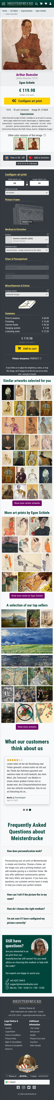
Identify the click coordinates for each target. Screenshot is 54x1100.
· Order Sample (35, 1045)
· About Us (8, 1049)
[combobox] (27, 193)
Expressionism (27, 11)
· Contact (7, 1028)
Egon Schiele (41, 11)
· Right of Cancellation (13, 1042)
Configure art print (29, 101)
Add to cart (28, 348)
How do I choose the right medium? (26, 908)
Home (4, 11)
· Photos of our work (37, 1038)
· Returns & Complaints (13, 1045)
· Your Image (34, 1028)
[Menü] (3, 4)
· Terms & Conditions (12, 1035)
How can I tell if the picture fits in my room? (27, 896)
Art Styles (14, 11)
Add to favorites (40, 157)
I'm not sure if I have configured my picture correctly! (26, 920)
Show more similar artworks (27, 503)
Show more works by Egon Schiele (27, 595)
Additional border (11, 189)
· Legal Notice (9, 1031)
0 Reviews (33, 163)
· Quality (32, 1035)
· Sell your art (34, 1031)
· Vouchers (33, 1042)
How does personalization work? (24, 851)
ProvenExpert (20, 797)
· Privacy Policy (10, 1038)
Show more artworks (27, 726)
